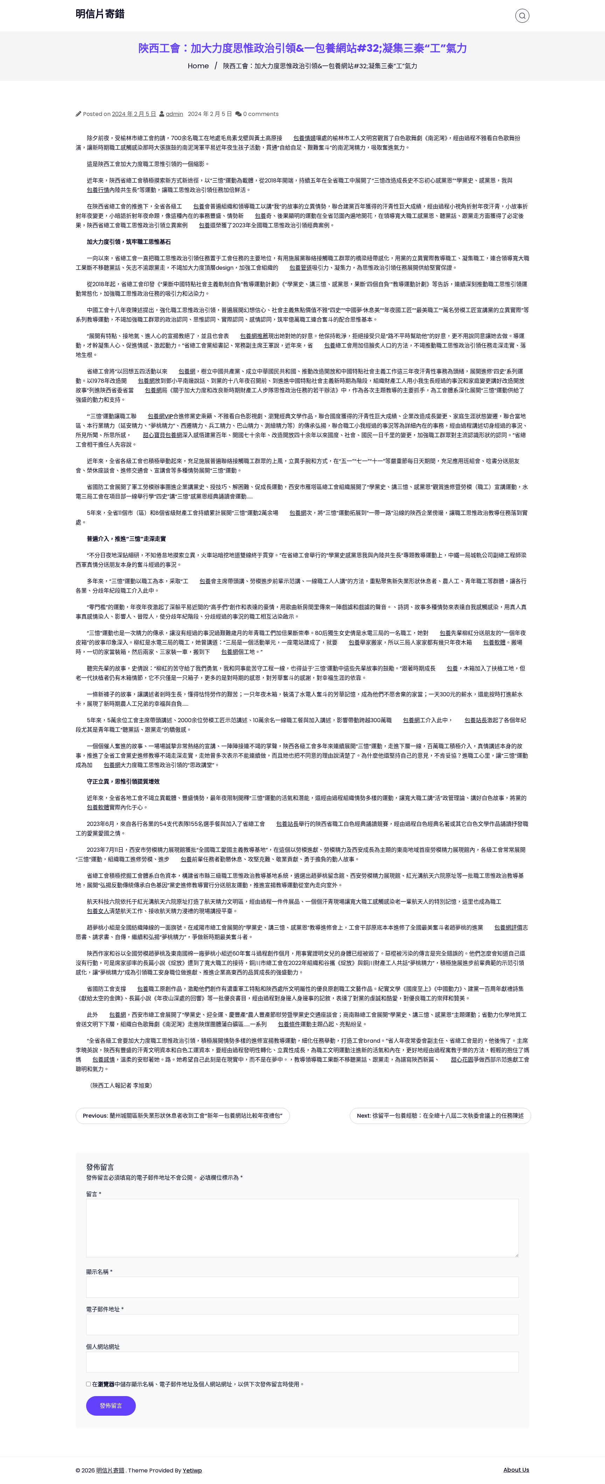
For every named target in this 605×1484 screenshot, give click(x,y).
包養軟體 (494, 643)
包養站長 (476, 720)
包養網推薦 (254, 336)
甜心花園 (462, 1060)
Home (198, 66)
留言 (94, 1194)
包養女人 (98, 911)
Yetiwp (192, 1470)
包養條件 (289, 1024)
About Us (516, 1470)
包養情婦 (304, 138)
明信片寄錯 (100, 14)
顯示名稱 (99, 1272)
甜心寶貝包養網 (162, 435)
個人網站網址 (103, 1347)
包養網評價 (508, 928)
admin (174, 114)
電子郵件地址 (105, 1309)
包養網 (187, 371)
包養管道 (301, 268)
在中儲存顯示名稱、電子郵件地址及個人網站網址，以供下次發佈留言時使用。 (198, 1384)
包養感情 (103, 1060)
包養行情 (98, 190)
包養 (198, 206)
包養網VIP (160, 416)
